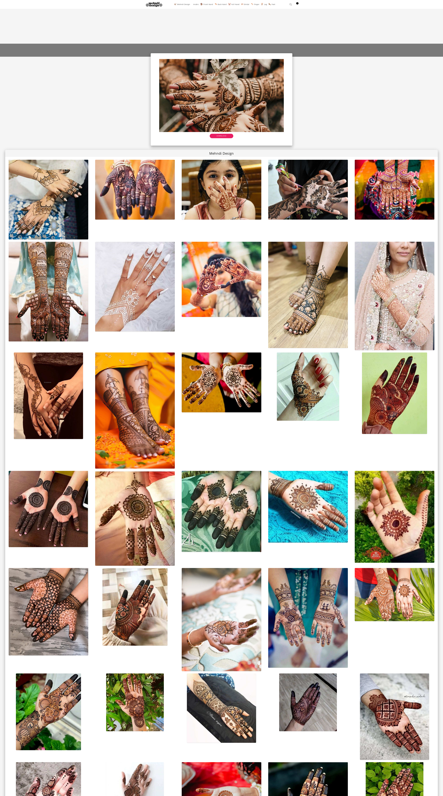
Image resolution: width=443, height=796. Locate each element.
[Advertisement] (221, 26)
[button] (290, 4)
